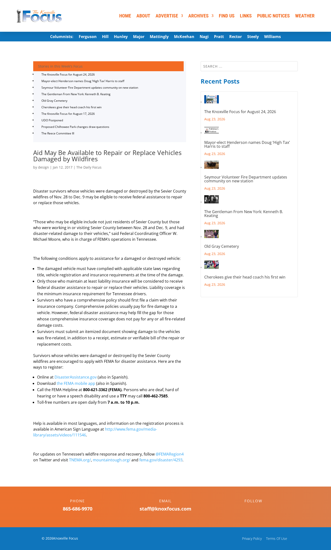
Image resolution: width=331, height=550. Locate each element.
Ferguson (88, 37)
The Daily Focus (89, 167)
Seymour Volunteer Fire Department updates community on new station (89, 87)
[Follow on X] (258, 509)
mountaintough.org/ (111, 460)
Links (246, 16)
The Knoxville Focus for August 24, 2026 (68, 74)
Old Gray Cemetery (54, 101)
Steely (253, 37)
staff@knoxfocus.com (165, 508)
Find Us (227, 16)
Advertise (167, 16)
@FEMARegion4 (170, 454)
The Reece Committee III (57, 133)
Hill (105, 37)
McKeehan (184, 37)
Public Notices (273, 16)
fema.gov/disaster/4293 (160, 460)
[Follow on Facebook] (248, 509)
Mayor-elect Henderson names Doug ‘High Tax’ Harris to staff (82, 81)
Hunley (121, 37)
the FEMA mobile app (76, 383)
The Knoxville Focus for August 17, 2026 (68, 114)
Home (125, 16)
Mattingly (159, 37)
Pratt (219, 37)
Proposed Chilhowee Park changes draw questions (75, 127)
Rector (235, 37)
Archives (198, 16)
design (43, 167)
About (143, 16)
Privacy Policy (252, 538)
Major (138, 37)
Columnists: (61, 37)
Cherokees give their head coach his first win (71, 107)
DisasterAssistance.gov (76, 377)
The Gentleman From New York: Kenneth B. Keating (75, 94)
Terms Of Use (276, 538)
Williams (272, 37)
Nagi (204, 37)
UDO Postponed (52, 120)
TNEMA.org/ (80, 460)
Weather (305, 16)
